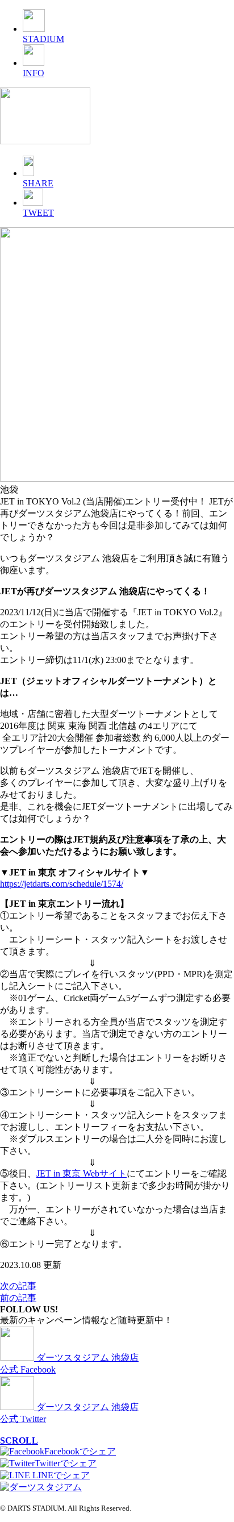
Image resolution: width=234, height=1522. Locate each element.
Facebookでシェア (80, 1451)
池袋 (9, 489)
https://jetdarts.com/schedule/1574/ (61, 884)
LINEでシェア (60, 1475)
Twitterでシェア (66, 1463)
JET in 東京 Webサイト (81, 1173)
